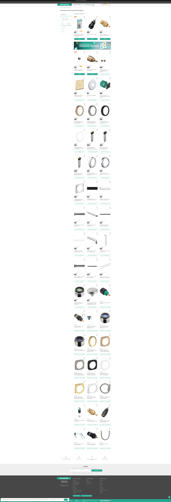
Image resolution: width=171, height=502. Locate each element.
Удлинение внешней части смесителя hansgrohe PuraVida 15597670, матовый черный (91, 374)
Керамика (74, 487)
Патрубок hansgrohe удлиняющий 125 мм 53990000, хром (79, 277)
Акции (83, 4)
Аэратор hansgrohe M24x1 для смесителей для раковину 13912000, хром (91, 327)
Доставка (101, 480)
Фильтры (63, 14)
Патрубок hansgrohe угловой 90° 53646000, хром (105, 251)
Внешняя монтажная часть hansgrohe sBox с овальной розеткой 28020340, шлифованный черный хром (104, 148)
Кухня (74, 485)
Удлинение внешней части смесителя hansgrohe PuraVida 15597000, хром (91, 397)
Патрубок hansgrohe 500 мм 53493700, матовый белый (78, 251)
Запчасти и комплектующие (67, 7)
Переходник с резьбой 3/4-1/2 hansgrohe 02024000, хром (79, 70)
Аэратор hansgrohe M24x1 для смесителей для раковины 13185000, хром (78, 303)
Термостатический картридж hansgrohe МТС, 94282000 (91, 444)
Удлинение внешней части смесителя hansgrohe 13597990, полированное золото (92, 350)
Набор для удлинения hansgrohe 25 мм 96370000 (92, 70)
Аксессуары (75, 488)
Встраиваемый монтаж (76, 483)
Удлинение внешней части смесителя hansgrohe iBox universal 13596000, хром (92, 174)
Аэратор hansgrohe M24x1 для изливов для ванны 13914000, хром (79, 350)
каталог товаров (77, 4)
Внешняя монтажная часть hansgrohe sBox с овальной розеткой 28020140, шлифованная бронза (92, 148)
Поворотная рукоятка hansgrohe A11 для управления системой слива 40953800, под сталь (92, 303)
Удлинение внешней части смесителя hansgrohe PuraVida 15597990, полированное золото (79, 397)
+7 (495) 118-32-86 (64, 482)
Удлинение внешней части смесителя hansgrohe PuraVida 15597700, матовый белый (104, 374)
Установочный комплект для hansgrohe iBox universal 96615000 (105, 277)
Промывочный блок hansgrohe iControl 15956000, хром (78, 96)
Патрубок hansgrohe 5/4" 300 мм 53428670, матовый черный (92, 199)
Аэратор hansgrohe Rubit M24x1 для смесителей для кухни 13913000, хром (104, 327)
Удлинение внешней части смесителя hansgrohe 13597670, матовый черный (104, 122)
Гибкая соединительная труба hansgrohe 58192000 (91, 277)
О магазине (101, 488)
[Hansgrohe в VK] (65, 485)
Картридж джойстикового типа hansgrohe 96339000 (79, 444)
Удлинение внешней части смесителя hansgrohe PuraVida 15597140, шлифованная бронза (105, 350)
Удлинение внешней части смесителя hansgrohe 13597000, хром (104, 174)
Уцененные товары (89, 483)
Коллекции (74, 492)
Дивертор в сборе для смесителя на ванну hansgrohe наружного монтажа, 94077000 (105, 421)
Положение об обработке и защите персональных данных (90, 500)
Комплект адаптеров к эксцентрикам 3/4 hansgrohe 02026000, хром (104, 70)
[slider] (61, 25)
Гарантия (101, 484)
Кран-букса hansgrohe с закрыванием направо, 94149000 (105, 35)
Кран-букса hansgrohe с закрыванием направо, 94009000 (92, 421)
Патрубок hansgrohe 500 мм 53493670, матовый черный (104, 225)
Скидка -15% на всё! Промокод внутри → (65, 0)
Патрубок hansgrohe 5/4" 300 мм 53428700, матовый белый (105, 199)
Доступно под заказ (105, 74)
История (101, 492)
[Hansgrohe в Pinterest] (60, 485)
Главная (61, 7)
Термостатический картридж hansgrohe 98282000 (78, 326)
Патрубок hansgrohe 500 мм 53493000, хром (91, 225)
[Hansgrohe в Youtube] (63, 485)
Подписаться (97, 470)
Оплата (101, 481)
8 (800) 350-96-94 (101, 2)
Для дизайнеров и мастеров (87, 495)
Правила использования (103, 490)
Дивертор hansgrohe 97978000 (91, 34)
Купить (79, 74)
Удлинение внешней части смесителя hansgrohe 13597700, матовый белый (79, 148)
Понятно (66, 499)
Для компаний (77, 495)
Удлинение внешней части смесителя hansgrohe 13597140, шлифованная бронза (79, 122)
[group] (66, 458)
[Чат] (169, 497)
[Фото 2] (80, 194)
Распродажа (88, 4)
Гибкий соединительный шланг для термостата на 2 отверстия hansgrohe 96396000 (105, 397)
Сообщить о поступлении (105, 307)
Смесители (74, 480)
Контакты (101, 491)
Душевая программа (76, 481)
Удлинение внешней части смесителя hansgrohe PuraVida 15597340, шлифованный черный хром (79, 374)
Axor (93, 4)
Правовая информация (77, 500)
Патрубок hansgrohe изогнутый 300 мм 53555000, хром (91, 251)
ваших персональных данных (59, 499)
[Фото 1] (78, 194)
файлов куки (49, 499)
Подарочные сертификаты (77, 491)
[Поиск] (101, 4)
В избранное (84, 16)
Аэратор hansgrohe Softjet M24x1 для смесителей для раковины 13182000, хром (79, 35)
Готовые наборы (75, 484)
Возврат (101, 483)
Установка (101, 487)
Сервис (101, 485)
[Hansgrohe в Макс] (67, 485)
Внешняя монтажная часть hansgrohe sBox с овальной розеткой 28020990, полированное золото (78, 174)
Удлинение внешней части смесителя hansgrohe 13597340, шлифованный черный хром (92, 122)
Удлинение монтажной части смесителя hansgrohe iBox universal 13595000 (105, 96)
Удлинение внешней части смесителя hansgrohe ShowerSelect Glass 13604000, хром (79, 200)
